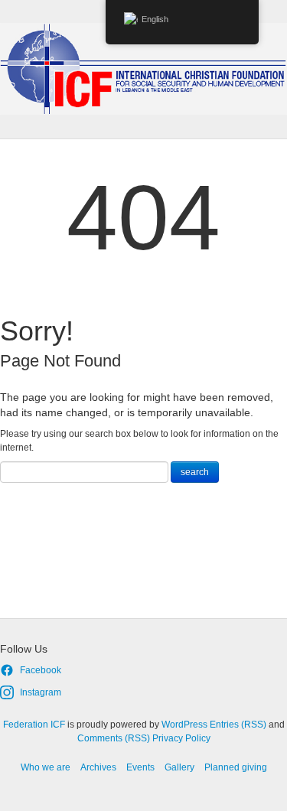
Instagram (40, 692)
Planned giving (235, 767)
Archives (98, 767)
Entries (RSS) (238, 724)
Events (140, 767)
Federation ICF (34, 724)
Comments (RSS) (113, 738)
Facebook (40, 670)
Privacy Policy (181, 738)
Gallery (179, 767)
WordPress (184, 724)
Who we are (45, 767)
